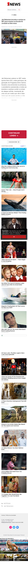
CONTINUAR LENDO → (14, 134)
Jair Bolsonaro (8, 506)
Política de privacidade (11, 515)
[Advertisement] (14, 62)
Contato (3, 515)
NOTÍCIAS (7, 503)
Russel (20, 26)
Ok (14, 236)
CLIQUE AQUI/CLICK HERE (17, 522)
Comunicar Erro (13, 142)
